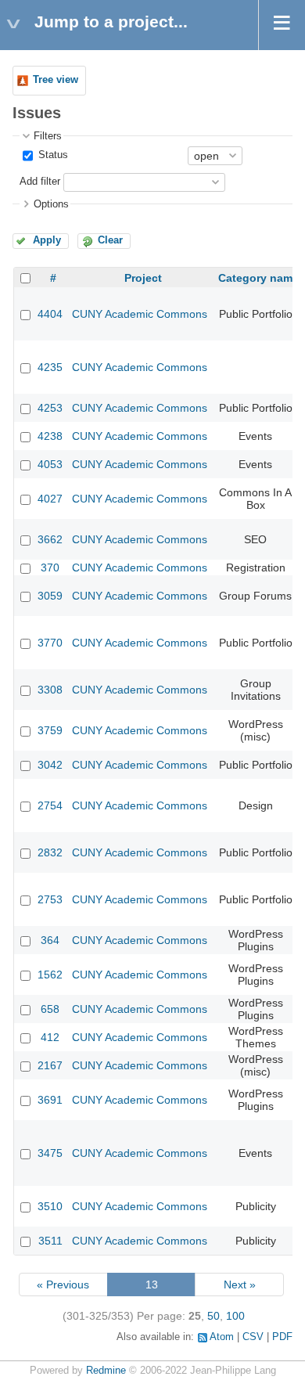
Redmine (106, 1370)
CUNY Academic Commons (139, 314)
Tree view (55, 79)
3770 (50, 642)
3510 (50, 1206)
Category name (258, 278)
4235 (50, 367)
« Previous (63, 1284)
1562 (50, 974)
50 (213, 1316)
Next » (240, 1284)
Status (51, 155)
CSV (253, 1336)
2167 (50, 1065)
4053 (50, 464)
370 (50, 567)
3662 (50, 539)
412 (50, 1037)
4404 (50, 314)
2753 (50, 899)
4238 (50, 436)
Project (143, 278)
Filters (48, 136)
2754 (50, 805)
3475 (50, 1153)
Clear (110, 240)
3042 (50, 764)
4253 (50, 408)
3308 (50, 689)
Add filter (40, 181)
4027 (50, 498)
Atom (222, 1336)
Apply (47, 240)
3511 (50, 1240)
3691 (50, 1100)
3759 (50, 730)
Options (51, 204)
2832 (50, 852)
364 (50, 940)
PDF (282, 1336)
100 (235, 1316)
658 (50, 1009)
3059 (50, 595)
